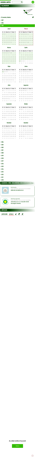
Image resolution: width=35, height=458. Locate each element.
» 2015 (2, 166)
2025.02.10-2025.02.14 (17, 190)
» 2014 (2, 169)
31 (5, 34)
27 (2, 42)
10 (11, 36)
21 (5, 40)
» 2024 (2, 142)
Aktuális (11, 214)
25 (13, 40)
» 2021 (2, 150)
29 (7, 42)
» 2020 (2, 153)
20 (2, 40)
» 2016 (2, 163)
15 (7, 38)
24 (11, 40)
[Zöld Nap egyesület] (5, 201)
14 (5, 38)
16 (9, 38)
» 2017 (2, 161)
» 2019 (2, 155)
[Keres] (21, 2)
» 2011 (2, 177)
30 (2, 34)
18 (13, 38)
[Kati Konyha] (5, 190)
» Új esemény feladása (6, 17)
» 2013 (2, 172)
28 (5, 42)
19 (15, 38)
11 (13, 36)
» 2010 (2, 180)
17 (11, 38)
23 (9, 40)
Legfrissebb (4, 214)
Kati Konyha (13, 187)
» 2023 (2, 145)
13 (2, 38)
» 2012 (2, 174)
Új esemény (22, 214)
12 (15, 36)
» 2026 (2, 23)
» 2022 (2, 147)
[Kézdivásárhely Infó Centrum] (5, 2)
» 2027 (2, 20)
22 (7, 40)
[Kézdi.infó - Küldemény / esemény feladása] (17, 12)
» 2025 (2, 25)
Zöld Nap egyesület (15, 198)
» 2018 (2, 158)
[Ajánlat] (16, 214)
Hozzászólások (19, 214)
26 (15, 40)
